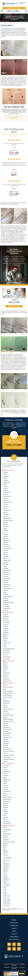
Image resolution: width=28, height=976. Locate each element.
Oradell (5, 558)
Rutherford (5, 582)
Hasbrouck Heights (8, 520)
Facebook (14, 944)
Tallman (5, 889)
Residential (14, 923)
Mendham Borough (8, 719)
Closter (5, 484)
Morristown (6, 731)
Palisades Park (6, 560)
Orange (5, 646)
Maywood (5, 538)
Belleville (5, 614)
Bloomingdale (6, 771)
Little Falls (5, 789)
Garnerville (6, 839)
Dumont (5, 490)
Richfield (5, 803)
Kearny (5, 671)
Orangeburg (6, 863)
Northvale (5, 550)
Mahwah (5, 536)
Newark (5, 640)
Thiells (4, 893)
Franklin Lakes (6, 510)
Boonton (5, 685)
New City (5, 855)
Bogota (5, 478)
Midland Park (6, 540)
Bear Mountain (6, 829)
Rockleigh (5, 580)
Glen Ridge (6, 628)
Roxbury (5, 753)
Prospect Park (6, 801)
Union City (6, 677)
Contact (14, 934)
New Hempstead (7, 857)
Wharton (5, 761)
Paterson (5, 795)
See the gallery (14, 117)
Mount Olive (6, 735)
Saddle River (6, 586)
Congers (5, 837)
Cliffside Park (6, 482)
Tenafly (5, 592)
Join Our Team (14, 939)
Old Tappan (6, 556)
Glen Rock (5, 514)
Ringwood (5, 805)
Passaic (5, 793)
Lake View (6, 787)
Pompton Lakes (7, 799)
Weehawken (6, 679)
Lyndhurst (5, 534)
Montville (5, 725)
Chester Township (7, 697)
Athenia (5, 769)
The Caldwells (6, 650)
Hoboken (5, 667)
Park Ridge (6, 564)
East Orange (6, 622)
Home (14, 920)
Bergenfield (6, 476)
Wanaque (5, 817)
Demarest (5, 488)
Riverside (5, 807)
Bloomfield (6, 616)
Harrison (5, 665)
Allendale (5, 472)
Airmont (5, 827)
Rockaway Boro (7, 749)
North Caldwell (7, 642)
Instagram (9, 944)
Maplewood (6, 634)
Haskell (5, 783)
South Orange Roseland (9, 648)
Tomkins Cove (6, 895)
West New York (7, 681)
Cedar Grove (6, 620)
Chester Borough (7, 695)
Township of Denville (8, 755)
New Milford (6, 546)
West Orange (6, 658)
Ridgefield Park (7, 570)
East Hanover (6, 701)
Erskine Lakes (6, 779)
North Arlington (7, 548)
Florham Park (6, 703)
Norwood (5, 552)
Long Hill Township (8, 715)
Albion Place (6, 765)
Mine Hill (5, 723)
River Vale (5, 576)
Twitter (19, 944)
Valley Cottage (6, 899)
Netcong (5, 739)
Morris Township (7, 729)
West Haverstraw (7, 903)
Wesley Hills (6, 901)
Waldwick (5, 598)
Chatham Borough (7, 691)
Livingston (5, 632)
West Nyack (6, 905)
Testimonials (14, 936)
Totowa (5, 815)
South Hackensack (7, 588)
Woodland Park (7, 823)
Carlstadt (5, 480)
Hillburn (5, 845)
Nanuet (5, 853)
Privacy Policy (14, 967)
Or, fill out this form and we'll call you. (14, 447)
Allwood (5, 767)
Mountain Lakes (7, 737)
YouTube (9, 949)
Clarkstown (6, 835)
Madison (5, 717)
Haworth (5, 522)
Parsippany (6, 741)
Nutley (4, 644)
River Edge (6, 574)
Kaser (4, 847)
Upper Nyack (6, 897)
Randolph (5, 745)
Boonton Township (8, 687)
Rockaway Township (8, 751)
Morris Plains (6, 727)
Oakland (5, 554)
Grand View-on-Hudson (9, 841)
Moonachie (6, 544)
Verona (5, 654)
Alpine (4, 474)
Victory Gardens (7, 757)
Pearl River (6, 869)
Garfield (5, 512)
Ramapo (5, 875)
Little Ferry (6, 530)
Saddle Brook (6, 584)
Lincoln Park (6, 713)
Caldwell (5, 618)
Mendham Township (8, 721)
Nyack (4, 861)
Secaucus (5, 675)
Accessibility (7, 967)
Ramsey (5, 566)
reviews (25, 368)
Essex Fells (6, 624)
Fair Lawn (5, 504)
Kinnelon (5, 711)
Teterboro (5, 594)
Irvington (5, 630)
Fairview (5, 506)
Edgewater (5, 494)
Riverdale (5, 747)
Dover (4, 699)
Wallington (5, 600)
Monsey (5, 849)
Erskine (5, 777)
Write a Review (2, 11)
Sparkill (5, 881)
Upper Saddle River (8, 596)
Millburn (5, 636)
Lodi (4, 532)
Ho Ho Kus (6, 526)
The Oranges (6, 652)
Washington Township (8, 602)
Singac (4, 809)
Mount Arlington (7, 733)
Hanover (5, 705)
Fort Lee (5, 508)
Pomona (5, 873)
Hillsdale (5, 524)
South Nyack (6, 879)
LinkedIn (14, 949)
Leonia (5, 528)
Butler (4, 689)
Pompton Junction (7, 797)
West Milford (6, 821)
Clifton (5, 773)
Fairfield (5, 626)
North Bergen (6, 673)
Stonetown (5, 813)
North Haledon (6, 791)
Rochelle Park (6, 578)
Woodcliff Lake (7, 608)
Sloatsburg (5, 877)
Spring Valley (6, 883)
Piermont (5, 871)
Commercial (14, 925)
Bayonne (5, 663)
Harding (5, 707)
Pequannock (6, 743)
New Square (6, 859)
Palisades (5, 867)
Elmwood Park (6, 496)
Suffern (5, 887)
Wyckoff (5, 610)
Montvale (5, 542)
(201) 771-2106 (13, 11)
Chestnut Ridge (7, 833)
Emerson (5, 498)
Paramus (5, 562)
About (14, 931)
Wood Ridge (6, 606)
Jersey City (6, 669)
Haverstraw (6, 843)
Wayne (5, 819)
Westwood (5, 604)
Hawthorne (6, 785)
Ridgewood (6, 572)
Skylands (5, 811)
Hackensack (6, 516)
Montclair (5, 638)
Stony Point (6, 885)
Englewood (6, 500)
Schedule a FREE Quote (14, 8)
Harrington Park (7, 518)
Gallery (14, 928)
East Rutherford (7, 492)
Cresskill (5, 486)
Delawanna (6, 775)
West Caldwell (6, 656)
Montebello (6, 851)
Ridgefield (5, 568)
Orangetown (6, 865)
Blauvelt (5, 831)
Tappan (5, 891)
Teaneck (5, 590)
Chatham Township (8, 693)
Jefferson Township (8, 709)
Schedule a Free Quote (14, 306)
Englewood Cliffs (7, 502)
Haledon (5, 781)
